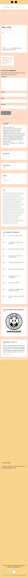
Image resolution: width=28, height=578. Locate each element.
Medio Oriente (16, 209)
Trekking (16, 217)
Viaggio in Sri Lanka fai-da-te (17, 262)
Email (3, 98)
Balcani (4, 196)
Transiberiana (6, 217)
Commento (4, 76)
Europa (11, 204)
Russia (22, 212)
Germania (22, 204)
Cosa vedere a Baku (14, 282)
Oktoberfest (5, 212)
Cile (22, 198)
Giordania (5, 206)
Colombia (5, 201)
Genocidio (16, 204)
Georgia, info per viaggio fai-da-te (17, 296)
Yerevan (15, 223)
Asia (16, 193)
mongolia (22, 209)
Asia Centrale (21, 193)
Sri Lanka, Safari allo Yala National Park (16, 256)
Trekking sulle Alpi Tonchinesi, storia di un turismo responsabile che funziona (7, 60)
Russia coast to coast (7, 214)
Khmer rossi (5, 209)
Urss (12, 220)
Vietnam (5, 223)
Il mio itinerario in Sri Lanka (16, 249)
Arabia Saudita (6, 193)
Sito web (3, 104)
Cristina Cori (11, 30)
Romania (18, 212)
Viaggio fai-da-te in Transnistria (14, 276)
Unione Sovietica (6, 220)
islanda (13, 206)
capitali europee (6, 198)
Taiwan (19, 214)
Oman (11, 212)
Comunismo (11, 201)
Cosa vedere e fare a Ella (15, 235)
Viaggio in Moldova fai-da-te (16, 269)
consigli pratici (18, 201)
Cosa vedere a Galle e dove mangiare (16, 243)
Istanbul (18, 206)
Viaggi (21, 220)
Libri (11, 209)
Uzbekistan (16, 220)
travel (11, 217)
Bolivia (9, 196)
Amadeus (17, 575)
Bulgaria (18, 196)
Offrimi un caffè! (7, 354)
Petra (14, 212)
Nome (3, 92)
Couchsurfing (6, 204)
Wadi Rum (10, 223)
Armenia (12, 193)
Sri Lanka (14, 214)
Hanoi (10, 206)
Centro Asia (18, 198)
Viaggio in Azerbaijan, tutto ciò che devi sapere (16, 290)
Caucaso (12, 198)
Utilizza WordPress (6, 575)
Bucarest (13, 196)
